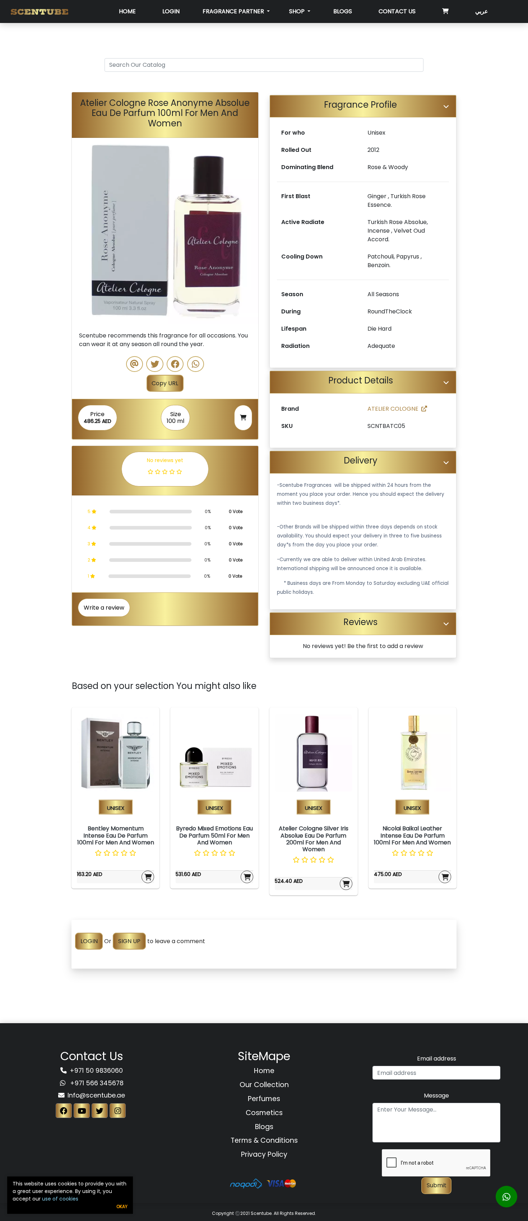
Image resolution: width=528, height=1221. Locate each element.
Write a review (104, 607)
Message (436, 1095)
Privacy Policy (264, 1154)
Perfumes (264, 1099)
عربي (481, 11)
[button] (86, 231)
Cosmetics (264, 1113)
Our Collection (264, 1085)
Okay (122, 1206)
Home (127, 11)
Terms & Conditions (264, 1140)
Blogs (342, 11)
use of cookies (60, 1198)
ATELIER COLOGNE (392, 409)
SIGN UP (129, 941)
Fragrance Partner (234, 11)
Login (171, 11)
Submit (436, 1185)
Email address (436, 1058)
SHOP (297, 11)
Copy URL (165, 383)
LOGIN (89, 941)
